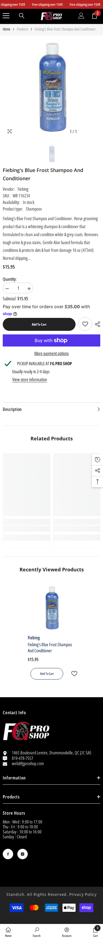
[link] (85, 324)
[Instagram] (22, 854)
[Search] (21, 15)
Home (6, 29)
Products (22, 29)
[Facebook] (8, 854)
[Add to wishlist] (72, 673)
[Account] (81, 16)
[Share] (96, 324)
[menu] (6, 15)
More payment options (51, 353)
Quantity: (10, 279)
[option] (51, 87)
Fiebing (23, 189)
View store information (29, 379)
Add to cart (39, 324)
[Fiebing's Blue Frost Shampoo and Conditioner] (51, 608)
